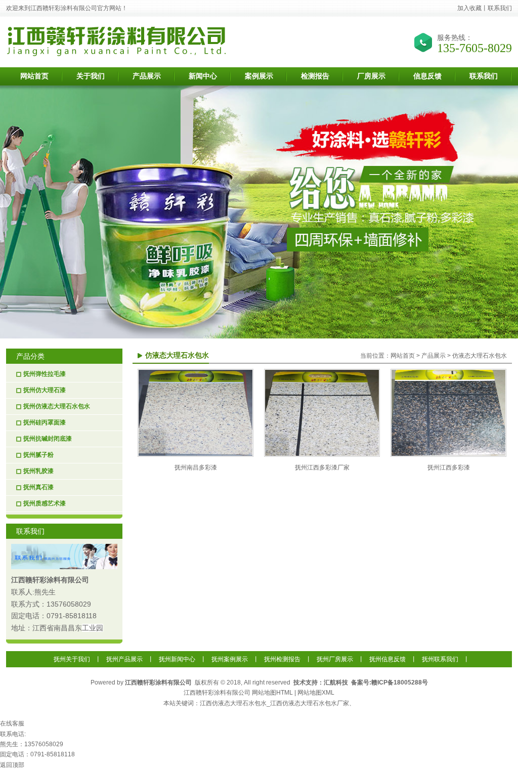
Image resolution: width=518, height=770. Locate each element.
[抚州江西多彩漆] (448, 454)
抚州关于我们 (72, 659)
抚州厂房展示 (335, 659)
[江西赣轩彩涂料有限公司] (117, 54)
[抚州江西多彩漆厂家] (322, 454)
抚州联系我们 (440, 659)
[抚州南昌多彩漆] (195, 454)
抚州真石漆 (38, 487)
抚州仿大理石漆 (44, 390)
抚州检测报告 (282, 659)
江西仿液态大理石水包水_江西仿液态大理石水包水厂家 (274, 703)
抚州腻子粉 (38, 454)
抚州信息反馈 (387, 659)
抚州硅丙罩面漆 (44, 422)
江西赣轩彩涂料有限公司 (50, 580)
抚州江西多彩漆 (448, 467)
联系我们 (500, 8)
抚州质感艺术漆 (44, 503)
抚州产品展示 (124, 659)
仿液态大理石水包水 (479, 355)
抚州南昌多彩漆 (196, 467)
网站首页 (403, 355)
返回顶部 (12, 764)
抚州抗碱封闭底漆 (47, 438)
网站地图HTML (272, 692)
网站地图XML (315, 692)
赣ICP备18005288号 (399, 682)
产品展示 (433, 355)
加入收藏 (469, 8)
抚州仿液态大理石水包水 (56, 406)
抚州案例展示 (229, 659)
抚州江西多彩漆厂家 (322, 467)
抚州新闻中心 (177, 659)
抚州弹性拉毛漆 (44, 373)
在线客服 (12, 723)
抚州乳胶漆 (38, 471)
